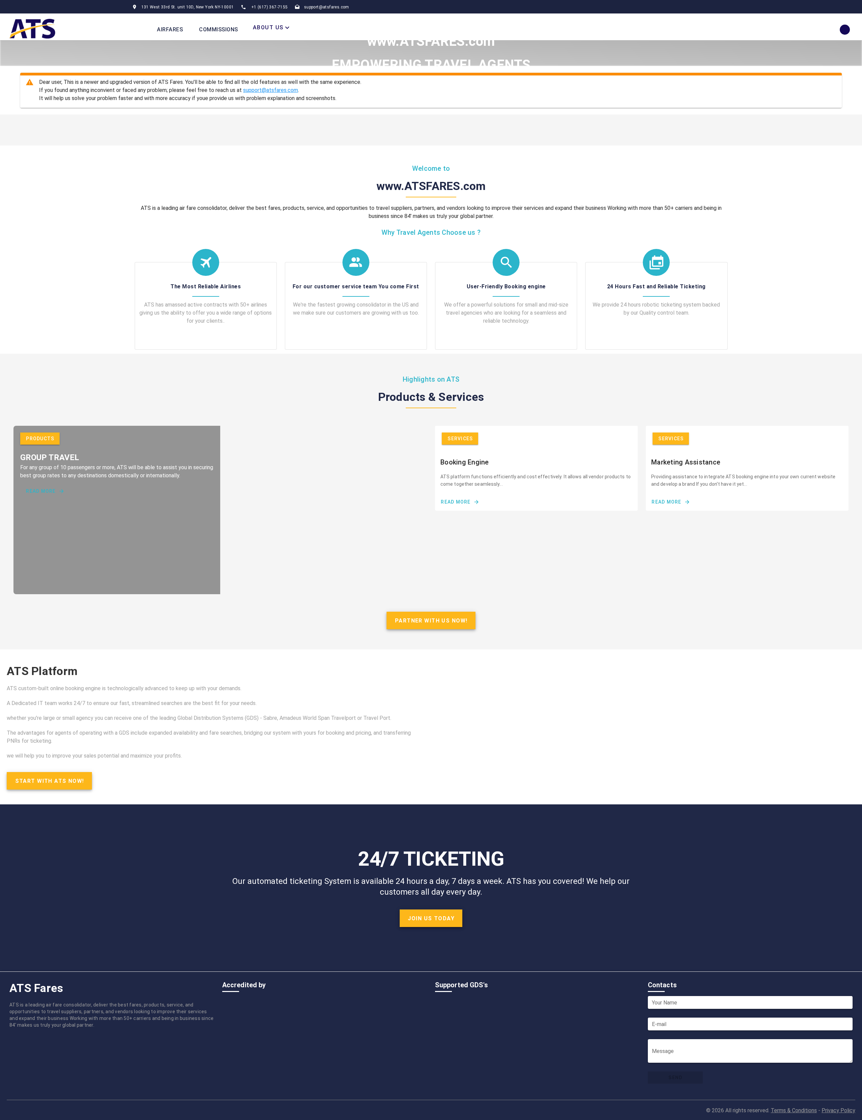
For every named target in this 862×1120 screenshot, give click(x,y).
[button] (272, 27)
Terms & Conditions (794, 1110)
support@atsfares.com (270, 90)
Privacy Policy (838, 1110)
